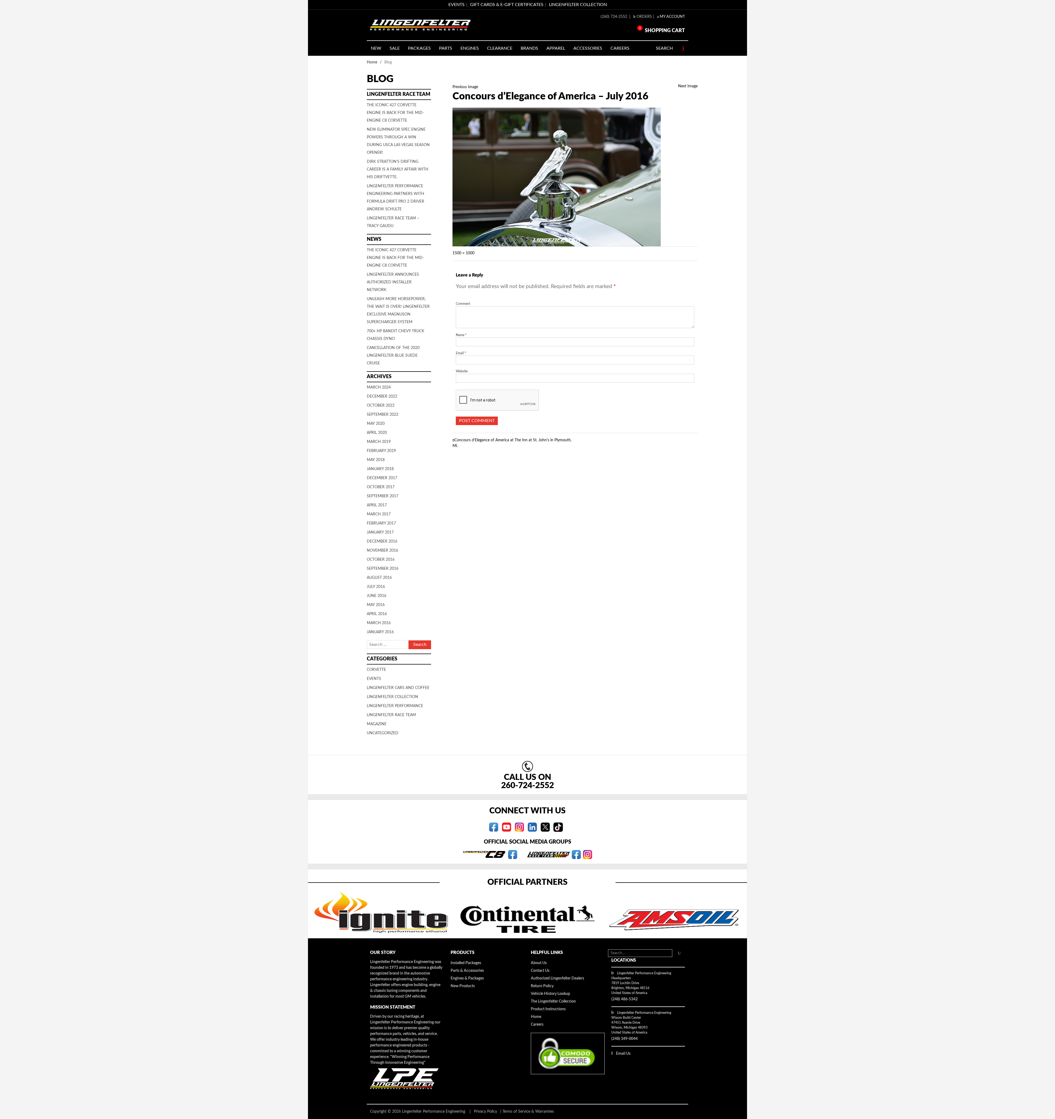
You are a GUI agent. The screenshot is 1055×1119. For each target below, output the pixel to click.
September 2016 (382, 569)
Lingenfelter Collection (578, 4)
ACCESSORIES (587, 48)
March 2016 (379, 623)
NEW (376, 48)
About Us (539, 963)
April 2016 (377, 614)
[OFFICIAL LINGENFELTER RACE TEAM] (576, 854)
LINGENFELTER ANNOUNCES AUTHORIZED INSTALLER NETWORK (393, 282)
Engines (469, 48)
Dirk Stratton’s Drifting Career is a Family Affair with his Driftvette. (397, 169)
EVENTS (456, 4)
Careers (537, 1024)
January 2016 (380, 632)
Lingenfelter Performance (395, 706)
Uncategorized (382, 733)
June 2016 (376, 596)
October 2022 (381, 406)
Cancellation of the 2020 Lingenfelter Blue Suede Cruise (393, 355)
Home (372, 62)
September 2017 (382, 496)
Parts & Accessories (467, 971)
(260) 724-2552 (614, 17)
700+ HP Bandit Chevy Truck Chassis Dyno (395, 335)
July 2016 (376, 587)
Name (461, 335)
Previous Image (465, 87)
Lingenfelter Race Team (391, 715)
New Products (463, 986)
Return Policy (542, 986)
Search (664, 48)
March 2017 (379, 514)
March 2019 (379, 442)
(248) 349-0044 (624, 1039)
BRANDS (529, 48)
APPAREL (555, 48)
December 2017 (382, 478)
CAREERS (619, 48)
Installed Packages (466, 963)
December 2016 (382, 541)
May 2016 (376, 605)
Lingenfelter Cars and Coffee (398, 688)
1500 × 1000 (463, 253)
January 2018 (380, 469)
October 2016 (381, 560)
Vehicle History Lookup (550, 994)
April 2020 (377, 433)
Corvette (376, 670)
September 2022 (382, 415)
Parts (445, 48)
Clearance (499, 48)
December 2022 (382, 396)
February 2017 (381, 523)
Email (461, 353)
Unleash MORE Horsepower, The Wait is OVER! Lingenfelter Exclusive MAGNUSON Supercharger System (398, 310)
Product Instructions (548, 1009)
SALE (395, 48)
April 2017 (377, 505)
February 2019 (381, 451)
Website (462, 371)
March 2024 (379, 387)
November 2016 (382, 550)
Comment (463, 303)
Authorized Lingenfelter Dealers (557, 978)
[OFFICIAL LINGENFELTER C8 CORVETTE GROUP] (512, 854)
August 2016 (379, 578)
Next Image (688, 86)
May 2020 (376, 424)
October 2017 (381, 487)
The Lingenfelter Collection (553, 1001)
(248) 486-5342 (624, 999)
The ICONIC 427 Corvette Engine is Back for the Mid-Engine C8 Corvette (395, 112)
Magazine (377, 724)
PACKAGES (419, 48)
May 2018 (376, 460)
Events (374, 679)
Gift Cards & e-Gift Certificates (506, 4)
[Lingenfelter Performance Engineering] (420, 25)
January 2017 (380, 532)
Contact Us (540, 971)
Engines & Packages (467, 978)
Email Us (623, 1054)
